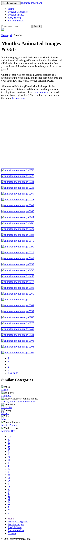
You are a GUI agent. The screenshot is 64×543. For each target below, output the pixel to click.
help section (18, 98)
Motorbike (6, 407)
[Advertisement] (32, 134)
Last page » (14, 373)
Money (5, 413)
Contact (12, 533)
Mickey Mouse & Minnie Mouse (18, 401)
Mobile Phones (9, 425)
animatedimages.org (31, 2)
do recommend (41, 92)
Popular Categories (18, 11)
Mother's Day (8, 431)
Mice (4, 419)
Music (4, 389)
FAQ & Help (14, 17)
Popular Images (16, 14)
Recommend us (16, 20)
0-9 (9, 436)
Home (11, 8)
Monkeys (6, 395)
